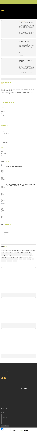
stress (30, 257)
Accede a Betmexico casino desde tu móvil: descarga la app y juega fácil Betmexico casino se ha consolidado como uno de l (17, 93)
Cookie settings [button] (20, 430)
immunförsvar (16, 252)
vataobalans (4, 260)
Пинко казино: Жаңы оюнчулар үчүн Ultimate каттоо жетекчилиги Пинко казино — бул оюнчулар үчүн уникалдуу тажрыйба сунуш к (17, 90)
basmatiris (14, 250)
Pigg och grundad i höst (24, 41)
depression (19, 250)
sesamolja (20, 257)
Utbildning (21, 371)
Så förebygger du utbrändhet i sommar (26, 61)
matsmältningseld (5, 255)
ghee (3, 252)
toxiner (20, 259)
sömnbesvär (16, 259)
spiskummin (26, 257)
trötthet (24, 259)
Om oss (21, 369)
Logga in (2, 151)
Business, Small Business (7, 129)
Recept (4, 140)
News (4, 131)
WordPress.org (3, 157)
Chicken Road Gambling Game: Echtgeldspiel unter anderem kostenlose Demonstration (15, 99)
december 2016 (4, 122)
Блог (3, 144)
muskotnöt (15, 255)
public (4, 135)
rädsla (17, 257)
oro (27, 255)
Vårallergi (15, 260)
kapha (30, 252)
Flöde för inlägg (4, 153)
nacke (20, 255)
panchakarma (4, 257)
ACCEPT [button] (26, 430)
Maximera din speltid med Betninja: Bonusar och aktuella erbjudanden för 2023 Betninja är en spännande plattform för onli (17, 86)
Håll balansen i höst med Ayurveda (27, 22)
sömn (12, 259)
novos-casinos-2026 (6, 133)
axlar (6, 250)
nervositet (23, 255)
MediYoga (10, 255)
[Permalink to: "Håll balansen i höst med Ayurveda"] (9, 25)
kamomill (26, 252)
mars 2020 (3, 115)
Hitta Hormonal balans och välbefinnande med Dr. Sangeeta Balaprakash (17, 325)
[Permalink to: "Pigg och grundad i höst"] (9, 44)
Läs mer (21, 36)
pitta (8, 257)
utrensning (29, 259)
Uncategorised (23, 21)
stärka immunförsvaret (5, 259)
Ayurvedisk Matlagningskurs (9, 295)
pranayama (12, 257)
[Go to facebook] (2, 429)
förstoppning (33, 250)
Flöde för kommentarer (5, 155)
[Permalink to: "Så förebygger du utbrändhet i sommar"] (9, 63)
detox (23, 250)
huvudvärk (11, 252)
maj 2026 (3, 111)
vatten (8, 260)
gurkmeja (6, 252)
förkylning (27, 250)
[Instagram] (5, 378)
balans (10, 250)
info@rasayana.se (23, 34)
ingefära (21, 252)
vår (11, 260)
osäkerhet (31, 255)
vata (32, 259)
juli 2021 (2, 113)
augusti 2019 (3, 117)
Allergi (3, 250)
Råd (19, 21)
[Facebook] (2, 378)
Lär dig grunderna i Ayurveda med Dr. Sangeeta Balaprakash (16, 356)
